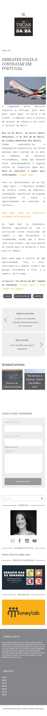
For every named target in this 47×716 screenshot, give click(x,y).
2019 (4, 677)
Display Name (11, 422)
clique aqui (26, 175)
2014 (4, 691)
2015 (4, 688)
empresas (38, 296)
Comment (10, 451)
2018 (4, 680)
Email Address (12, 436)
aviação (8, 296)
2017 (4, 683)
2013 (4, 694)
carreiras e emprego (23, 296)
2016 (4, 686)
